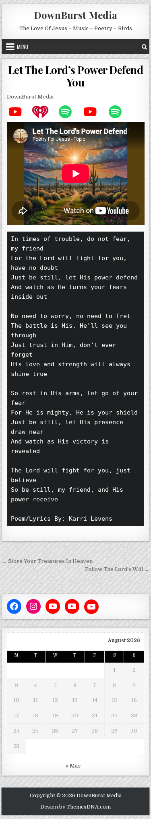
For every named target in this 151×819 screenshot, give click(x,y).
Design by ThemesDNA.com (75, 807)
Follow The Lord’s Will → (117, 569)
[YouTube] (19, 111)
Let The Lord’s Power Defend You (75, 76)
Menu (22, 47)
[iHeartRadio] (44, 111)
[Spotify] (69, 111)
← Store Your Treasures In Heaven (47, 561)
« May (73, 766)
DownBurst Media (75, 14)
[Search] (144, 46)
